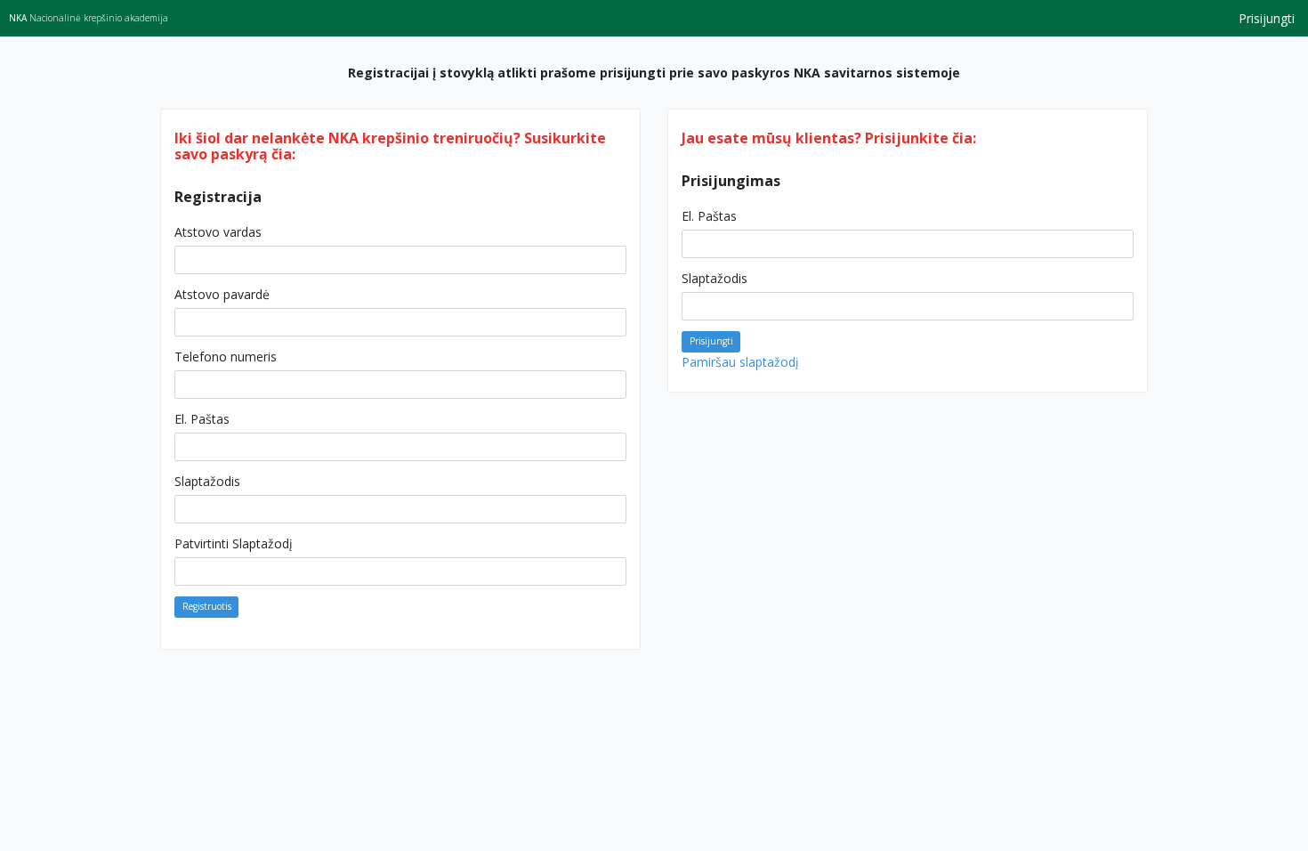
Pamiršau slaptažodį (740, 361)
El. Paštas (202, 418)
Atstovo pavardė (222, 294)
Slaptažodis (207, 481)
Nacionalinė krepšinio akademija (88, 18)
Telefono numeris (225, 356)
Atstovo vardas (218, 231)
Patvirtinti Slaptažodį (233, 543)
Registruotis (206, 606)
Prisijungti (1267, 18)
